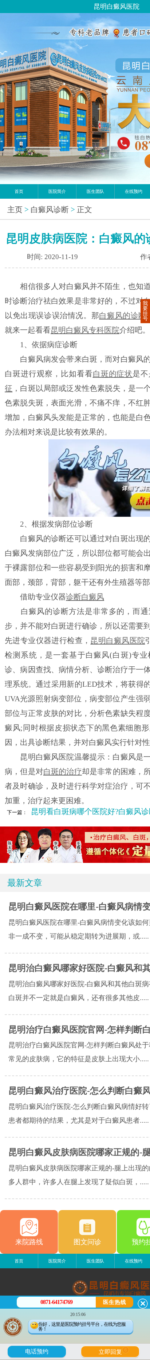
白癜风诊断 (50, 209)
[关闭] (142, 1303)
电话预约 (36, 1351)
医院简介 (57, 191)
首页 (19, 191)
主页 (15, 209)
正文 (84, 209)
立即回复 (113, 1351)
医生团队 (95, 191)
